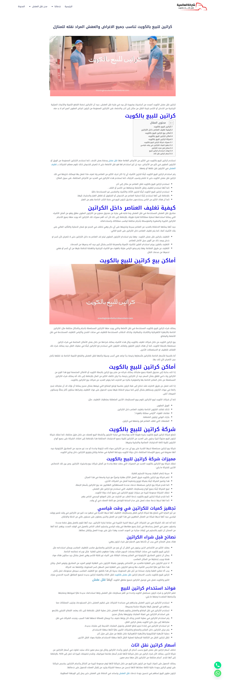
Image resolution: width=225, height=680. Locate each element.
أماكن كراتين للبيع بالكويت (159, 136)
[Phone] (217, 665)
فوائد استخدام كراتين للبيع (159, 151)
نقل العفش (124, 673)
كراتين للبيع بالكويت (162, 126)
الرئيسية (68, 6)
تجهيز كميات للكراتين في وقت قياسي (155, 145)
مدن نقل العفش (39, 6)
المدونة (21, 6)
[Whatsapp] (217, 673)
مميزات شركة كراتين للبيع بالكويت (157, 142)
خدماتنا (58, 6)
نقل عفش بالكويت (123, 575)
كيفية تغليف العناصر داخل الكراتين (156, 129)
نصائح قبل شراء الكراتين (161, 148)
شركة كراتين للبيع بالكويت (159, 139)
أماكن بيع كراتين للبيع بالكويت (158, 133)
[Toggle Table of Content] (170, 123)
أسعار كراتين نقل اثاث (161, 153)
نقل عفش (112, 161)
